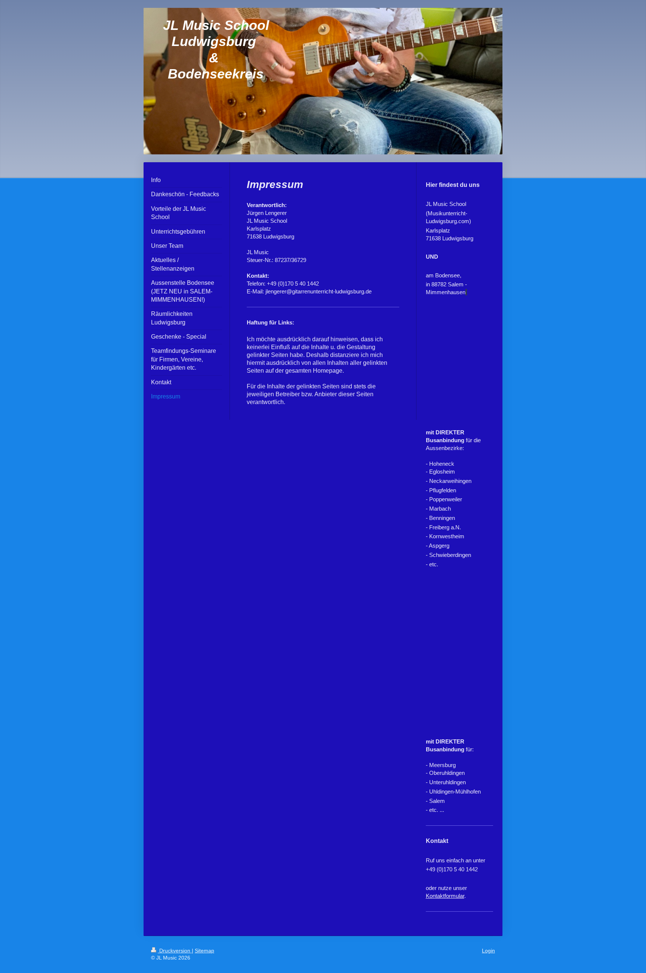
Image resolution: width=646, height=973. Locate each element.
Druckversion (175, 951)
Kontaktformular (445, 896)
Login (488, 951)
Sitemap (204, 951)
